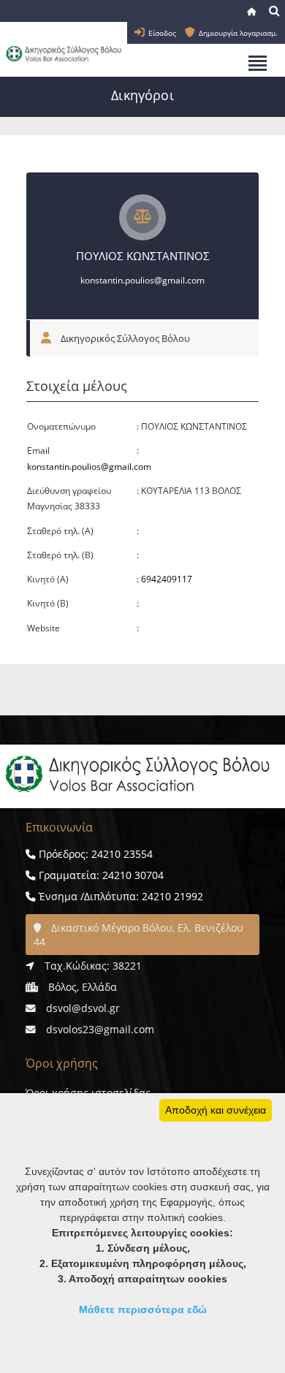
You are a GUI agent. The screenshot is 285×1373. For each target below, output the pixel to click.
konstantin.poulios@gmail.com (142, 280)
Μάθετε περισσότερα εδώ (143, 1309)
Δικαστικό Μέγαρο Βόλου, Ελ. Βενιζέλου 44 (138, 934)
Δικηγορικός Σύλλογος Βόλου (124, 338)
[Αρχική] (253, 11)
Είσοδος (162, 33)
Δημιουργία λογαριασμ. (238, 33)
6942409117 (166, 579)
